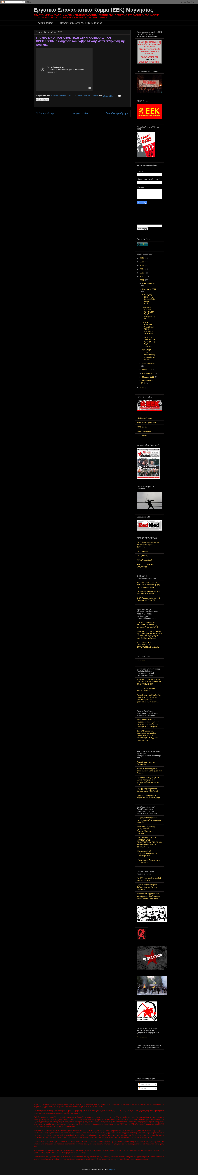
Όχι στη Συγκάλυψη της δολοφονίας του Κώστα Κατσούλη (147, 887)
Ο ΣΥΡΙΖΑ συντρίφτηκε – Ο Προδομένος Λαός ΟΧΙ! (148, 599)
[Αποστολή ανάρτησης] (119, 96)
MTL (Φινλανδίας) (144, 560)
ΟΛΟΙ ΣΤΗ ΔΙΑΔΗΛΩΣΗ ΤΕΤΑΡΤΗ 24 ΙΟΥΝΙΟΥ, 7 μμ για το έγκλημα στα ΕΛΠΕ (149, 624)
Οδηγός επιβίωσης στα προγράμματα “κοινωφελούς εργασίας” (149, 820)
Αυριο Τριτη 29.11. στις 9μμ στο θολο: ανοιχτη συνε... (149, 299)
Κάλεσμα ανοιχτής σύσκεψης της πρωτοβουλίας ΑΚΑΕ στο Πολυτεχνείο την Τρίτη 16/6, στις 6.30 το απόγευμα (149, 634)
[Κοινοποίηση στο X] (42, 99)
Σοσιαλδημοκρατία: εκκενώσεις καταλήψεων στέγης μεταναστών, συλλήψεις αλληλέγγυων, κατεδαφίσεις (147, 735)
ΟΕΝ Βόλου (142, 436)
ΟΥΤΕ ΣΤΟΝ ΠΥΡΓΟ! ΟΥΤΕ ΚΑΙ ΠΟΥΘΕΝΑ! (149, 689)
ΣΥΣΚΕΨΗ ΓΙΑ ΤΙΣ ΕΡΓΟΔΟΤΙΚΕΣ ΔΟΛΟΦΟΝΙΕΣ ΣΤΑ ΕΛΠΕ (148, 644)
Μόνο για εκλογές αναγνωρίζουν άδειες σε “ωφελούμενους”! (147, 853)
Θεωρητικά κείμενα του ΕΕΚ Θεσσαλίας (81, 23)
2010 (142, 387)
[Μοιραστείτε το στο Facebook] (45, 99)
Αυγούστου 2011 (149, 364)
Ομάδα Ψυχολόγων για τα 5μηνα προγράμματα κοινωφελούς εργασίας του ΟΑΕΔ (148, 780)
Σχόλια (143, 1088)
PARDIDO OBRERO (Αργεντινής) (145, 565)
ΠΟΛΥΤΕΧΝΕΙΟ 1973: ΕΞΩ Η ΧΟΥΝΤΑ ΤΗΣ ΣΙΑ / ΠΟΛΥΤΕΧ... (148, 341)
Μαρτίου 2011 (148, 377)
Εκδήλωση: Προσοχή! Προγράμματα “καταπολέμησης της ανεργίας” (146, 829)
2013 (142, 273)
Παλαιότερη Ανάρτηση (117, 113)
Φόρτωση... (142, 661)
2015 (142, 265)
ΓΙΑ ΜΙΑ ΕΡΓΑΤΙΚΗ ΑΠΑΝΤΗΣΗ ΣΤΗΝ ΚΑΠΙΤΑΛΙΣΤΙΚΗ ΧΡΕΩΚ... (148, 328)
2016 (142, 262)
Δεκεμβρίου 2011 (149, 283)
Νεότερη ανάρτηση (45, 113)
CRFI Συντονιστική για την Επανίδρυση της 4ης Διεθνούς (148, 544)
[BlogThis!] (39, 99)
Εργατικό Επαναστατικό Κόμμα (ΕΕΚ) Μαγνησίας (93, 10)
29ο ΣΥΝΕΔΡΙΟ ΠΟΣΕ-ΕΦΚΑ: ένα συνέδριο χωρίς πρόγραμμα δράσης (148, 584)
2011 (142, 280)
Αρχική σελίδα (45, 23)
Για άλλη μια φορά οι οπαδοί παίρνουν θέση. (149, 879)
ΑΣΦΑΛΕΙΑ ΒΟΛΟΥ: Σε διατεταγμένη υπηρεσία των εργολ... (149, 354)
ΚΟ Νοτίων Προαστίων (146, 422)
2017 (142, 258)
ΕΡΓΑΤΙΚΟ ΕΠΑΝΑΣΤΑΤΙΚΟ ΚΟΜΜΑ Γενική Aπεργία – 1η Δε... (148, 313)
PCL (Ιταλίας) (142, 556)
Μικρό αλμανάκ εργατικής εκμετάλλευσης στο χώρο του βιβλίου (149, 771)
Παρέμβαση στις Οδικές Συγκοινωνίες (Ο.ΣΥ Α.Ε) (147, 790)
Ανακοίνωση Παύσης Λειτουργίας (146, 763)
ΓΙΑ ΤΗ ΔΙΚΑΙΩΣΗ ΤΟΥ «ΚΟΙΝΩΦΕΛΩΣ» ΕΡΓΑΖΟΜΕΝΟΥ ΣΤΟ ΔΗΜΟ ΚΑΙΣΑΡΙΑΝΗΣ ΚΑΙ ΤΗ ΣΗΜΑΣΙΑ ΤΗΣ (149, 842)
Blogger (112, 1169)
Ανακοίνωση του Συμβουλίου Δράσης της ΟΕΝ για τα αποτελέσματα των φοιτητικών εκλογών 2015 (149, 698)
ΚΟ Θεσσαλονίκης (144, 418)
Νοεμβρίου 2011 (149, 289)
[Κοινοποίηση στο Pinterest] (47, 99)
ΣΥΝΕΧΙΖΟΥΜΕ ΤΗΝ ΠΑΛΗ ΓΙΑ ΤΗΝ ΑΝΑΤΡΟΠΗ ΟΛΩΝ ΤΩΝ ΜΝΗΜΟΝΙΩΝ (149, 681)
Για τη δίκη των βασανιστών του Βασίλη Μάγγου (148, 592)
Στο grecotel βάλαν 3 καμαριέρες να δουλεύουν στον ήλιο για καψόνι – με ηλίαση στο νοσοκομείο (148, 722)
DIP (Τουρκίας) (143, 551)
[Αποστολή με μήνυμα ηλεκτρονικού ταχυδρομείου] (37, 99)
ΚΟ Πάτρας (142, 427)
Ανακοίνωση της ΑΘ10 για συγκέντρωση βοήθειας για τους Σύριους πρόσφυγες (148, 896)
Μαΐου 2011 (147, 370)
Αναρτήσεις (145, 1084)
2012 (142, 276)
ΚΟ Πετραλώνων (144, 431)
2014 (142, 269)
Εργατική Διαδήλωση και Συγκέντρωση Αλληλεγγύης (148, 796)
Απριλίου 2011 (148, 373)
